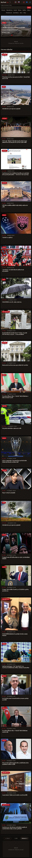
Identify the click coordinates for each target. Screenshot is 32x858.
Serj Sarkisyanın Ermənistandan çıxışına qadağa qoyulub (15, 699)
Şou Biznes (16, 12)
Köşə (25, 12)
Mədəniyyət (9, 12)
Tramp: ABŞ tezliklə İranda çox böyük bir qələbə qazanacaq (15, 590)
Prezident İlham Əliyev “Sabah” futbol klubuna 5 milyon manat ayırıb (15, 396)
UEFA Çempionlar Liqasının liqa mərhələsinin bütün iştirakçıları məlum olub (14, 461)
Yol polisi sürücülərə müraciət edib (11, 428)
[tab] (12, 35)
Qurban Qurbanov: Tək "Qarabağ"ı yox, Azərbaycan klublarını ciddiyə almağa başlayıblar (15, 666)
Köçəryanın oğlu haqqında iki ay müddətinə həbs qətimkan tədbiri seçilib (15, 763)
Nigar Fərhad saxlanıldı (8, 493)
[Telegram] (30, 2)
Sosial (15, 10)
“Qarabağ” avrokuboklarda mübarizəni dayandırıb (13, 270)
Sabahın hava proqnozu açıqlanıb (13, 27)
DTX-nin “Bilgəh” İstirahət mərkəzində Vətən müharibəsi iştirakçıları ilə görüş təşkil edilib (14, 141)
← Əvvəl (7, 838)
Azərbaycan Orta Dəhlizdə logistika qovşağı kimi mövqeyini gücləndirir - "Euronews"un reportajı (15, 173)
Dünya (28, 10)
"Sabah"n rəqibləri (7, 237)
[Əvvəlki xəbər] (2, 26)
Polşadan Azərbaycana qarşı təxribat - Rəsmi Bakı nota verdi (16, 77)
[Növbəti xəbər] (29, 26)
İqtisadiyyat (9, 10)
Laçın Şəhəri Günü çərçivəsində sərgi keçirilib (14, 795)
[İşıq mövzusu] (10, 2)
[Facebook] (27, 2)
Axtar (29, 7)
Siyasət (3, 10)
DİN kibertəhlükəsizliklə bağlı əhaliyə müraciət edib (15, 206)
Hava (21, 12)
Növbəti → (24, 838)
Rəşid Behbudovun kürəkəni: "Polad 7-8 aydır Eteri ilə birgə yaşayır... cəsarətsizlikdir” (14, 333)
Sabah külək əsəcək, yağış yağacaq (11, 302)
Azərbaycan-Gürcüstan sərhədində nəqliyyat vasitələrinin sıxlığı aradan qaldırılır (14, 827)
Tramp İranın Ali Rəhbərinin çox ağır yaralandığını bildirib (16, 558)
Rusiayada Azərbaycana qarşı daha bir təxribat (15, 365)
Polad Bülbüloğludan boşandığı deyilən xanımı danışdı (14, 634)
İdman (19, 10)
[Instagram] (24, 2)
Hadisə (24, 10)
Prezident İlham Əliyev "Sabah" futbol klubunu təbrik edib (14, 731)
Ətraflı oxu (6, 32)
